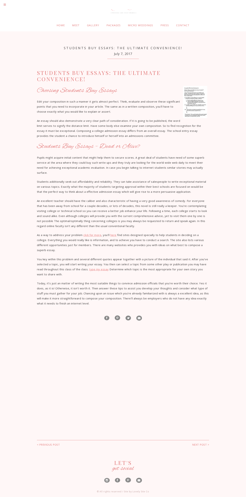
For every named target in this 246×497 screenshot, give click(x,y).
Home (61, 25)
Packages (113, 25)
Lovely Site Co (141, 491)
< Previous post (48, 444)
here (113, 235)
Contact (182, 25)
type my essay (99, 269)
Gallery (93, 25)
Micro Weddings (140, 25)
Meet (76, 25)
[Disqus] (123, 372)
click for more (92, 235)
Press (164, 25)
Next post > (200, 444)
